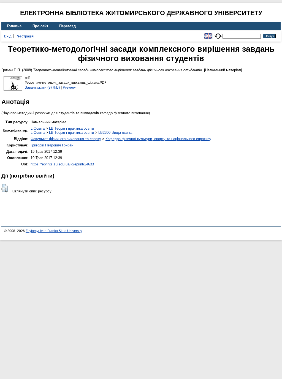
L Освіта (38, 128)
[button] (4, 188)
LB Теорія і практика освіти (71, 128)
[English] (208, 34)
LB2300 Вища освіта (115, 132)
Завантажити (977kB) (42, 87)
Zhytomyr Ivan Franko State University (54, 231)
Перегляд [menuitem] (67, 26)
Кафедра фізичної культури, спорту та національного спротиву (158, 139)
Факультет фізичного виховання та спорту (66, 139)
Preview (69, 87)
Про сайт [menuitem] (40, 26)
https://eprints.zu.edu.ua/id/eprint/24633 (62, 164)
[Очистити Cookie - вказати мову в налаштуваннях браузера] (218, 34)
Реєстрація (24, 36)
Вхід (8, 36)
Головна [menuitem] (14, 26)
